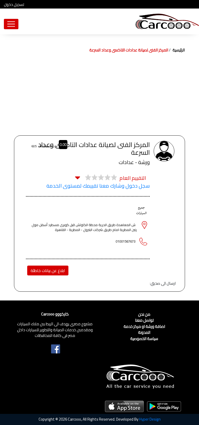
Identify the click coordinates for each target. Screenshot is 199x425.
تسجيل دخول (14, 5)
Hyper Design (150, 419)
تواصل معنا (144, 320)
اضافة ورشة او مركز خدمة (144, 327)
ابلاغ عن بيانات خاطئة (48, 270)
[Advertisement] (99, 96)
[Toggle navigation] (11, 24)
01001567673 (126, 241)
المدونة (144, 333)
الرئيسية (179, 50)
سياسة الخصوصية (144, 339)
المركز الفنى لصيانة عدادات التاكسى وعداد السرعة (128, 50)
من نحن (144, 315)
